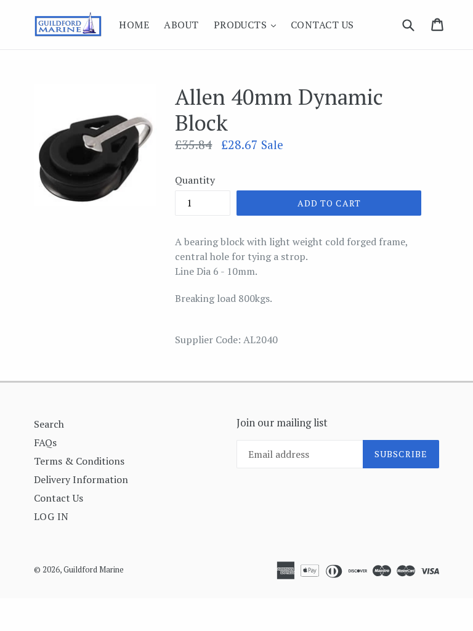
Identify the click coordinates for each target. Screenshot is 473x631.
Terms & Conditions (79, 461)
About (181, 24)
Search (49, 424)
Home (134, 24)
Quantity (195, 180)
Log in (51, 516)
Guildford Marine (93, 569)
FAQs (45, 442)
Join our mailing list (282, 423)
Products (248, 24)
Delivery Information (81, 479)
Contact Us (322, 24)
